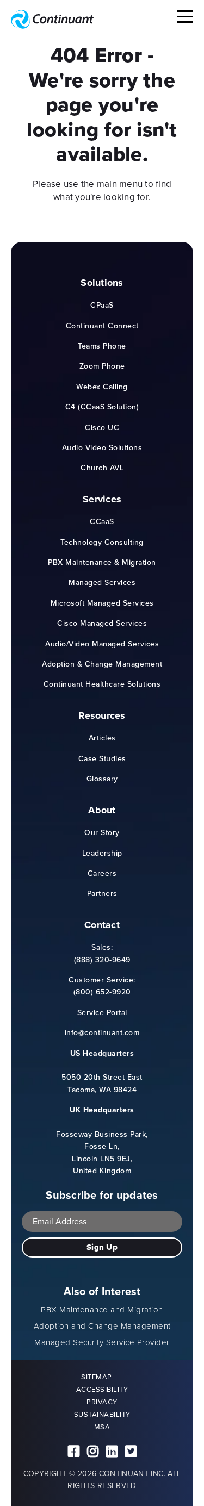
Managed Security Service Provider (102, 1342)
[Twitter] (131, 1452)
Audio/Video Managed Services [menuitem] (102, 644)
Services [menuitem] (102, 500)
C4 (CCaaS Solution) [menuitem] (102, 407)
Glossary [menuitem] (102, 779)
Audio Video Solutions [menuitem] (102, 447)
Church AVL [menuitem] (102, 468)
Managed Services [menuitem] (102, 582)
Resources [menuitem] (101, 716)
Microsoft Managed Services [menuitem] (102, 603)
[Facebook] (73, 1452)
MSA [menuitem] (102, 1426)
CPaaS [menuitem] (102, 305)
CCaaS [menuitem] (102, 521)
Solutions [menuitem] (102, 283)
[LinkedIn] (112, 1452)
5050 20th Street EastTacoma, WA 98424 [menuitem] (102, 1072)
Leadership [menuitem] (102, 853)
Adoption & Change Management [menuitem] (102, 664)
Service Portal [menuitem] (102, 1012)
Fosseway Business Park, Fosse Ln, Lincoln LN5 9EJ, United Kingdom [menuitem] (102, 1140)
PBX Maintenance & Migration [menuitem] (102, 562)
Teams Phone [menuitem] (102, 346)
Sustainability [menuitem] (102, 1414)
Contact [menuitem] (102, 925)
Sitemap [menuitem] (96, 1376)
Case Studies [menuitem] (102, 758)
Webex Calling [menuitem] (102, 387)
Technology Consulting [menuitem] (102, 542)
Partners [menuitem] (102, 893)
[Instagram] (92, 1452)
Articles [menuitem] (102, 738)
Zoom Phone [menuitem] (102, 366)
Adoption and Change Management (102, 1326)
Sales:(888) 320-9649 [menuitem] (102, 953)
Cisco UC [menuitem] (102, 427)
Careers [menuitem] (102, 873)
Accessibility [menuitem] (102, 1389)
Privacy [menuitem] (102, 1401)
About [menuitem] (101, 811)
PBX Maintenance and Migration (102, 1310)
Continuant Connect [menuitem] (102, 326)
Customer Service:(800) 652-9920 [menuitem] (102, 986)
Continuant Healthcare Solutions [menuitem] (102, 684)
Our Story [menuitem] (102, 832)
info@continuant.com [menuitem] (102, 1032)
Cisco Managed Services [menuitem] (102, 623)
